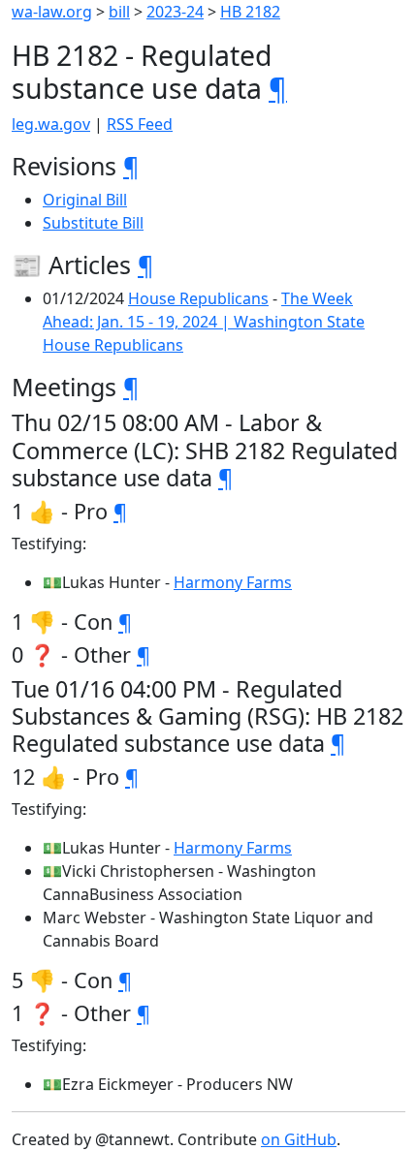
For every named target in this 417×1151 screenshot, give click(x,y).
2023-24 (175, 11)
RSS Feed (140, 124)
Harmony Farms (233, 582)
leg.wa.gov (51, 124)
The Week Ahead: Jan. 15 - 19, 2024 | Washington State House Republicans (204, 322)
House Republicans (198, 298)
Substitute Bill (93, 222)
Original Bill (85, 199)
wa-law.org (52, 11)
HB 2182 (250, 11)
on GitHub (299, 1139)
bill (119, 11)
